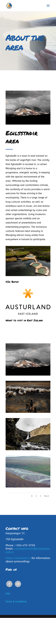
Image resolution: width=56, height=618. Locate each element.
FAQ (8, 593)
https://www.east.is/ (18, 558)
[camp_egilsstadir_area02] (28, 449)
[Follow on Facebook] (9, 584)
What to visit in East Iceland (24, 320)
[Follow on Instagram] (18, 584)
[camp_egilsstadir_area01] (28, 412)
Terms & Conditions (16, 601)
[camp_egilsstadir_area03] (28, 487)
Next (46, 496)
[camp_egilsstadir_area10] (28, 375)
